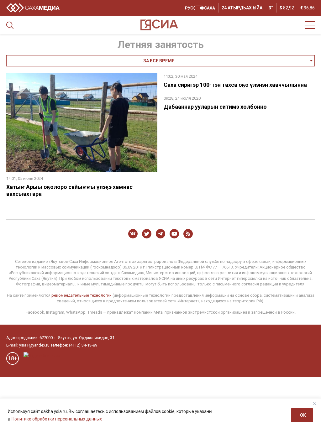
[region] (160, 413)
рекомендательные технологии (81, 295)
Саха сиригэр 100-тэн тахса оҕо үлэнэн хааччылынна (235, 84)
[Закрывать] (314, 403)
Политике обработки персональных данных (57, 418)
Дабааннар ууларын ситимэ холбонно (215, 106)
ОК (303, 415)
